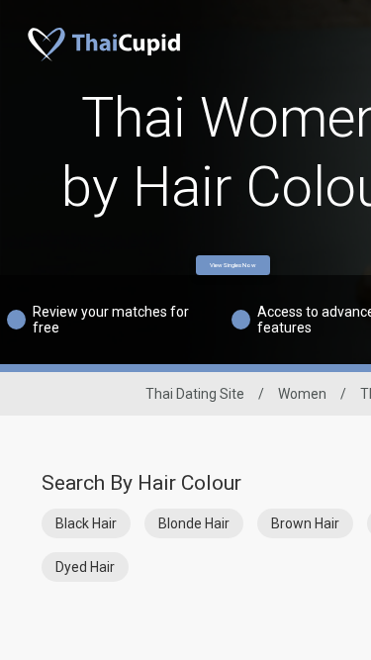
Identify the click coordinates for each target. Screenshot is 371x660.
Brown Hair (305, 523)
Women (302, 394)
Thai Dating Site (194, 394)
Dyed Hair (85, 567)
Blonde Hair (194, 523)
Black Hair (86, 523)
